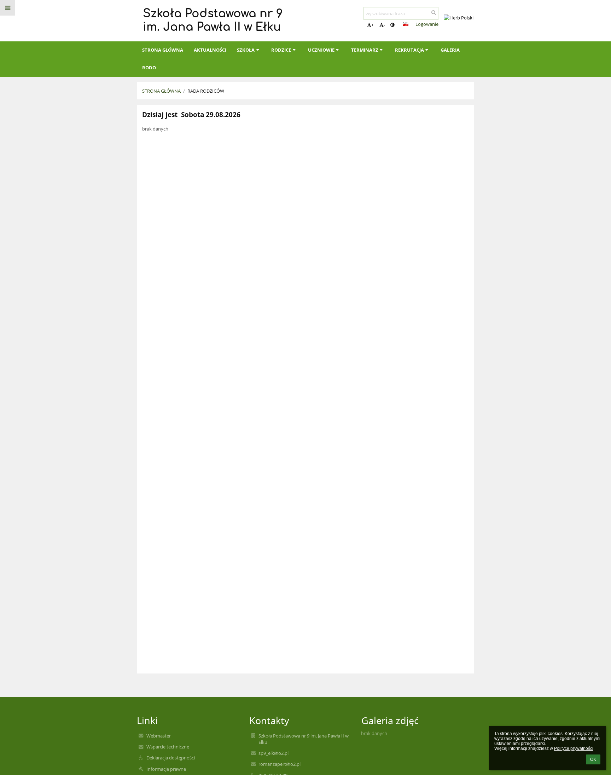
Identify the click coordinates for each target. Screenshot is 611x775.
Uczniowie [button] (321, 50)
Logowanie (426, 24)
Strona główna (161, 91)
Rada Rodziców (205, 91)
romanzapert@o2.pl (279, 764)
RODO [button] (149, 67)
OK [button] (593, 759)
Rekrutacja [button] (409, 50)
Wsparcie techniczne (167, 747)
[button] (392, 25)
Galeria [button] (450, 50)
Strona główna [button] (162, 50)
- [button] (384, 25)
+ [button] (372, 25)
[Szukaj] (434, 12)
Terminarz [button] (364, 50)
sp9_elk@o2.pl (273, 753)
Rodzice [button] (281, 50)
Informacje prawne (166, 769)
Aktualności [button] (210, 50)
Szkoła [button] (246, 50)
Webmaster (158, 736)
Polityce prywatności (573, 748)
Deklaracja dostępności (170, 757)
